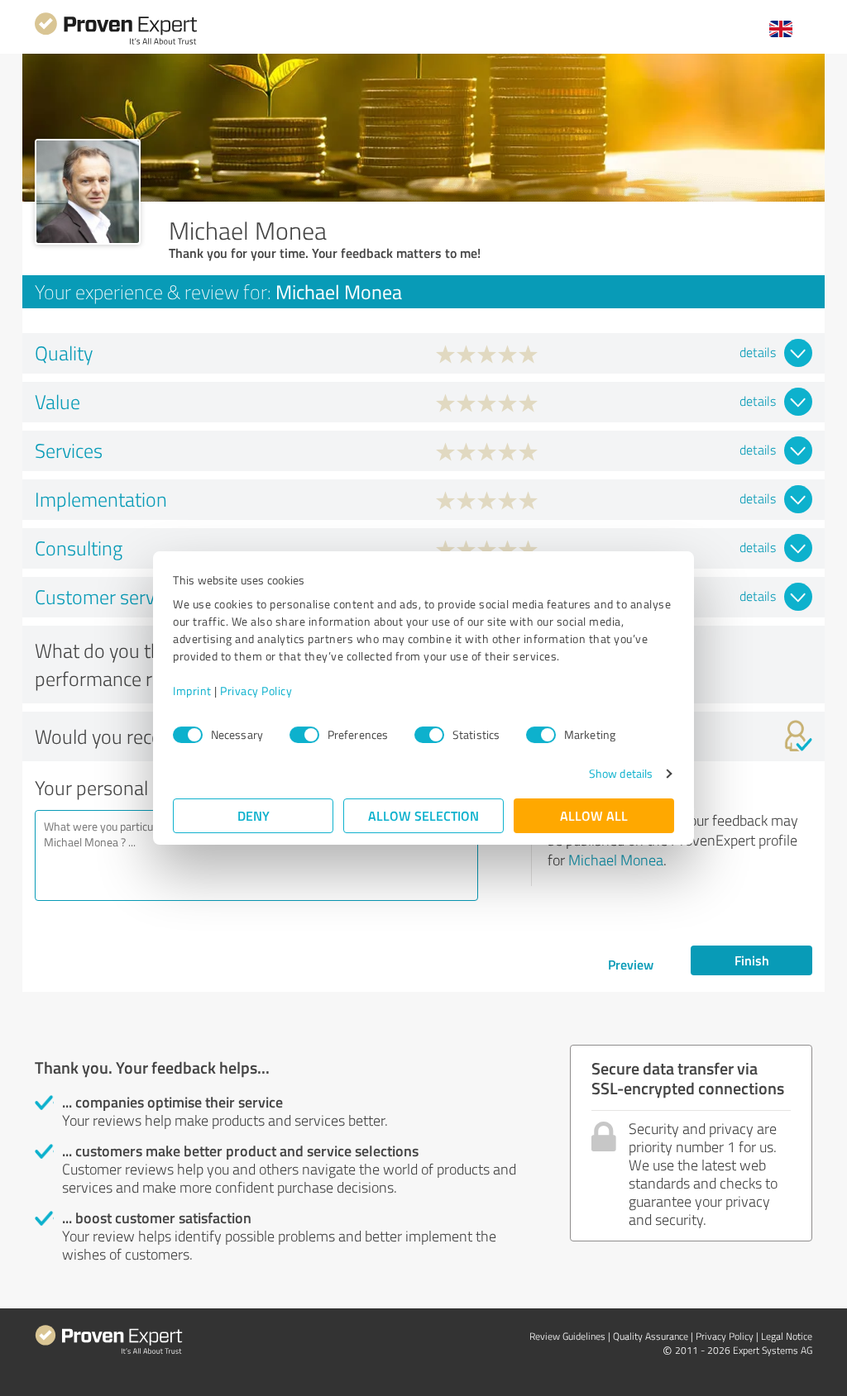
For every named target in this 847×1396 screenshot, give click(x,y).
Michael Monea (615, 860)
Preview (630, 964)
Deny (253, 815)
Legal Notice (786, 1336)
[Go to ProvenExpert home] (116, 42)
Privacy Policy (256, 690)
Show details (621, 773)
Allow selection (423, 815)
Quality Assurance (650, 1336)
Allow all (594, 815)
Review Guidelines (567, 1336)
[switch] (304, 735)
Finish (752, 960)
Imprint (192, 690)
